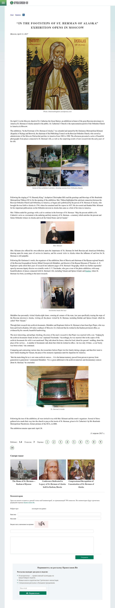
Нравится (18, 15)
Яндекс (25, 508)
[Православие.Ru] (19, 3)
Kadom (88, 271)
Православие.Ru (29, 502)
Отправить (84, 557)
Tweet (11, 15)
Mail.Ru (29, 508)
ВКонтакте (21, 508)
